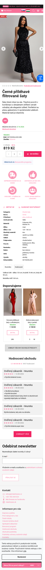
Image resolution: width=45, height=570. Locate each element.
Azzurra (12, 139)
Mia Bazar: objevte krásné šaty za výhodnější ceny (21, 6)
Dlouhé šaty (26, 212)
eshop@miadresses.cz (14, 494)
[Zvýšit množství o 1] (20, 154)
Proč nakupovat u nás (10, 516)
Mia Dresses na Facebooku (15, 499)
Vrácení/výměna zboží (10, 521)
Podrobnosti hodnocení (32, 86)
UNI (5, 121)
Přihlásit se (10, 478)
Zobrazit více (22, 434)
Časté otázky (7, 518)
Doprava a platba (8, 513)
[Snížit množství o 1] (9, 154)
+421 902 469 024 (12, 497)
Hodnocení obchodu (22, 358)
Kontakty (5, 537)
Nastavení (22, 557)
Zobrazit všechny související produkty (22, 348)
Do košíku (34, 154)
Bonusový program (9, 526)
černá (24, 215)
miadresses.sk (11, 502)
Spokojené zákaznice (9, 524)
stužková (29, 217)
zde (24, 551)
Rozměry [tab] (8, 267)
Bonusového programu (23, 162)
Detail (12, 333)
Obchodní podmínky (9, 532)
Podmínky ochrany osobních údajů (14, 534)
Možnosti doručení (9, 129)
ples (23, 217)
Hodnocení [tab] (19, 267)
